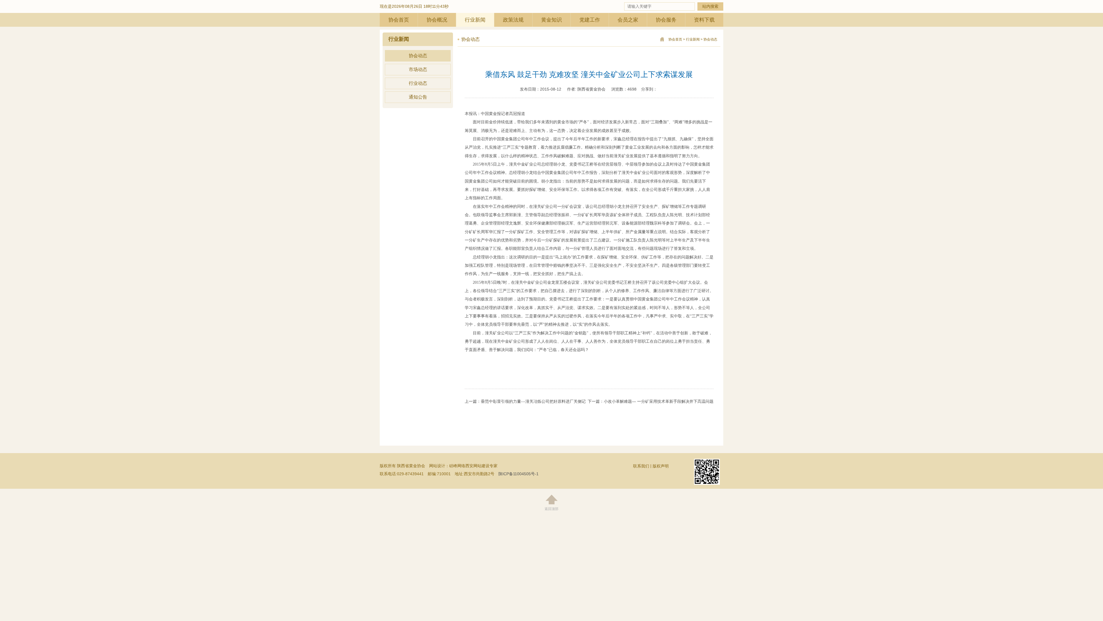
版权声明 (661, 466)
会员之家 (628, 20)
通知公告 (418, 97)
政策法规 (513, 20)
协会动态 (418, 55)
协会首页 (398, 20)
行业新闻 (475, 20)
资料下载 (704, 20)
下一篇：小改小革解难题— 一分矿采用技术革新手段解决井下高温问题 (651, 401)
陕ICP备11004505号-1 (518, 473)
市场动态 (418, 69)
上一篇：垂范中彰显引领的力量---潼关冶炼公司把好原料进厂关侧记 (525, 401)
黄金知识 (551, 20)
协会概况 (437, 20)
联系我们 (641, 466)
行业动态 (418, 83)
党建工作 (589, 20)
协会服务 (666, 20)
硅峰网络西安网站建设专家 (473, 465)
